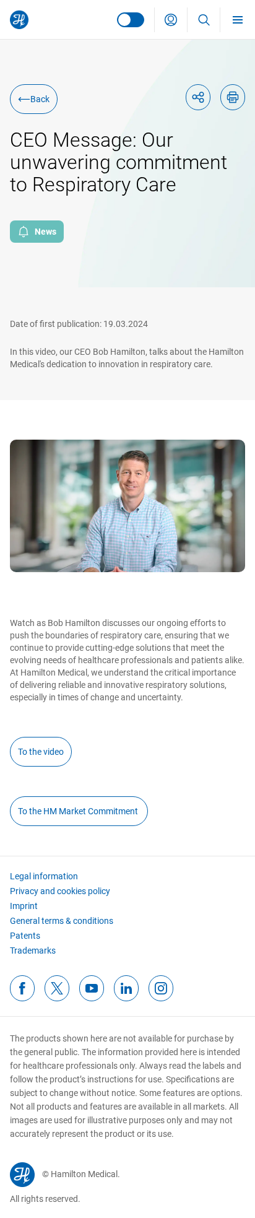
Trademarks (33, 950)
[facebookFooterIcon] (22, 988)
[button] (171, 19)
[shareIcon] (198, 97)
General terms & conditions (61, 921)
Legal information (44, 876)
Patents (25, 936)
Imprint (24, 906)
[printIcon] (232, 97)
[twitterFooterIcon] (57, 988)
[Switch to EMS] (130, 19)
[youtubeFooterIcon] (91, 988)
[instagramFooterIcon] (161, 988)
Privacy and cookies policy (60, 891)
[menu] (237, 19)
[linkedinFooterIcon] (126, 988)
